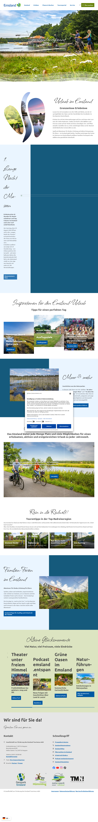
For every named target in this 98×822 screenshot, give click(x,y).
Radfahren (10, 349)
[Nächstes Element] (71, 489)
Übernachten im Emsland (63, 752)
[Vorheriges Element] (71, 450)
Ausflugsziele (42, 342)
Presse (20, 763)
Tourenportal (61, 5)
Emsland (27, 5)
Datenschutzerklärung (67, 791)
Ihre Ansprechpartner (17, 760)
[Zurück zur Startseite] (12, 5)
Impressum (55, 791)
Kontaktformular (11, 756)
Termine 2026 (72, 346)
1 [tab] (71, 469)
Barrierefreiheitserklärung (85, 791)
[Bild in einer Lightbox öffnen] (34, 385)
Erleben (36, 5)
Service (72, 5)
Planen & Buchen (48, 5)
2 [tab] (71, 476)
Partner (14, 763)
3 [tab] (71, 482)
